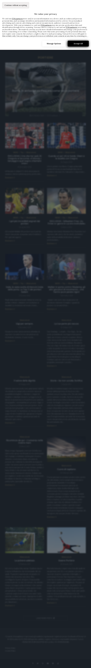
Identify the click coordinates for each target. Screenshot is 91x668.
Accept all (78, 44)
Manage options (54, 44)
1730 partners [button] (17, 19)
